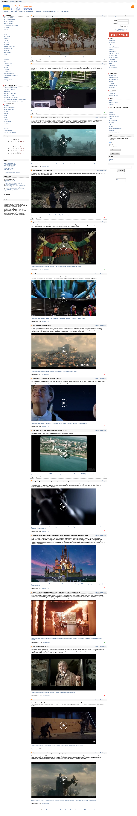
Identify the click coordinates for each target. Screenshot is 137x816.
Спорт (6, 29)
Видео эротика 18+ (115, 44)
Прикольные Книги (10, 58)
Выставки (7, 42)
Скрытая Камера (114, 53)
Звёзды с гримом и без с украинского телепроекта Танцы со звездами (14, 186)
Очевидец (112, 46)
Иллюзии (7, 31)
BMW (5, 115)
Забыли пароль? (119, 30)
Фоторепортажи (9, 19)
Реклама (6, 44)
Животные (7, 33)
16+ (98, 170)
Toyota (6, 128)
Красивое (112, 42)
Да (111, 142)
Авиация (7, 36)
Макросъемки (8, 23)
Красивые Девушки (10, 93)
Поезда (6, 40)
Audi (5, 117)
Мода (5, 54)
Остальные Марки (10, 132)
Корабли (6, 38)
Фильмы (111, 104)
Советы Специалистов (116, 109)
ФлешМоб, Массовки (10, 56)
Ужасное (7, 91)
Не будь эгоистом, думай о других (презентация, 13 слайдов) (14, 189)
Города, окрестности (11, 25)
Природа (6, 27)
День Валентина (114, 77)
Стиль (111, 118)
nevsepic (19, 1)
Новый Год (112, 75)
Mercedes (7, 113)
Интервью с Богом (10, 180)
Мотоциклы (8, 130)
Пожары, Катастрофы (11, 75)
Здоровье (112, 114)
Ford (5, 127)
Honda (6, 119)
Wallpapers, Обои (9, 73)
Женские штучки (114, 132)
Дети (5, 34)
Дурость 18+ (112, 51)
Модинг (6, 50)
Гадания (111, 130)
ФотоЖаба (7, 52)
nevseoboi (13, 1)
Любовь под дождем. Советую (13, 181)
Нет (112, 144)
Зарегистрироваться (115, 16)
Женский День (113, 79)
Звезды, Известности (10, 46)
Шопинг (111, 126)
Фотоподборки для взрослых (13, 101)
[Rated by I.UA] (121, 181)
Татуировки (8, 79)
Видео (97, 16)
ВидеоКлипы (113, 61)
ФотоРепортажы (9, 107)
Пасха (111, 81)
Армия (6, 67)
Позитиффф (8, 59)
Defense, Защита (114, 102)
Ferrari (6, 111)
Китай (6, 81)
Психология (113, 120)
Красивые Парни (9, 95)
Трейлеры (103, 16)
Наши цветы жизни (115, 128)
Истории (111, 92)
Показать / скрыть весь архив (12, 172)
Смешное (112, 40)
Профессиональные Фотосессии (15, 99)
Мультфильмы (113, 57)
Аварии (6, 105)
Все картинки (8, 17)
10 (85, 809)
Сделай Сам (7, 65)
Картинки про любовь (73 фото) (13, 183)
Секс (110, 124)
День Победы (113, 85)
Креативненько (9, 21)
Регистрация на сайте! (121, 29)
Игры (110, 63)
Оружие (6, 69)
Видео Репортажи (114, 55)
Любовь (111, 122)
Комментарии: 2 (47, 642)
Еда (5, 61)
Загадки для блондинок (11, 190)
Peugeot (6, 123)
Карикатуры (8, 48)
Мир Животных (114, 47)
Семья (111, 112)
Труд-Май (112, 83)
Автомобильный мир (115, 69)
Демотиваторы (9, 83)
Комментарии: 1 (46, 113)
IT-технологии (8, 71)
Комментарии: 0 (46, 60)
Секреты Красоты (114, 116)
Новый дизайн (119, 34)
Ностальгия (8, 63)
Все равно (114, 146)
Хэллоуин (112, 87)
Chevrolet (7, 125)
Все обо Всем (113, 111)
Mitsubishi (7, 121)
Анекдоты (112, 93)
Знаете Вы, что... (114, 95)
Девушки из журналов (11, 97)
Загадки (6, 77)
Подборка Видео (9, 89)
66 (94, 809)
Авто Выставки (9, 109)
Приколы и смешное (10, 87)
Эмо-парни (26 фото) (11, 184)
